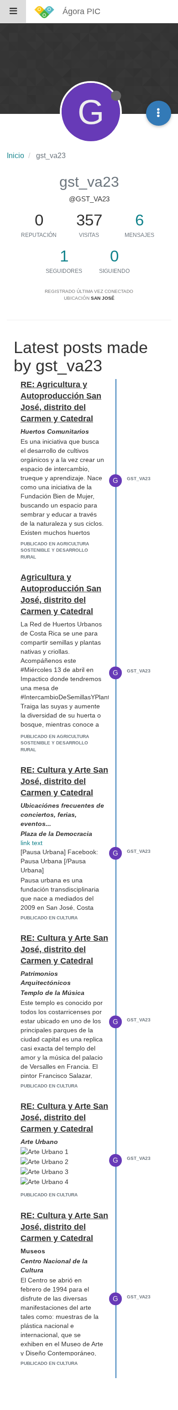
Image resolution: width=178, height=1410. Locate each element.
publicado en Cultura (49, 917)
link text (31, 842)
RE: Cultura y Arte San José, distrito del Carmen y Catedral (64, 781)
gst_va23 (139, 478)
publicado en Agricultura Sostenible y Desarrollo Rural (55, 550)
